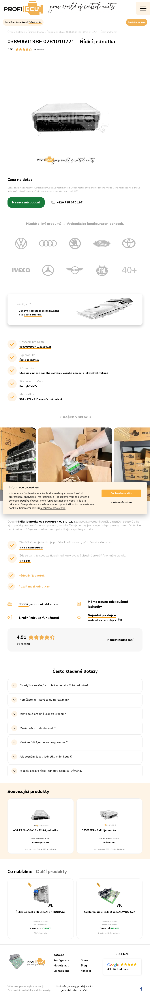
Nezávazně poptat (26, 202)
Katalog (58, 955)
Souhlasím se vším (121, 493)
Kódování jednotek (31, 576)
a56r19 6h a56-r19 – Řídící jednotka (35, 830)
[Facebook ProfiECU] (141, 989)
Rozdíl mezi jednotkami (34, 587)
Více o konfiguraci (31, 547)
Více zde (25, 560)
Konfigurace (61, 960)
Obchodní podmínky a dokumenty (29, 990)
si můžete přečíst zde (52, 508)
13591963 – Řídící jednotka (99, 830)
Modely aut (61, 965)
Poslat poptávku (136, 22)
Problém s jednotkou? (23, 22)
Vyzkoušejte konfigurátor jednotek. (95, 223)
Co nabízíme (61, 971)
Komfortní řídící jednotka (109, 933)
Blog (83, 965)
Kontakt (85, 971)
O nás (84, 960)
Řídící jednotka (40, 933)
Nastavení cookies (121, 502)
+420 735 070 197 (69, 203)
